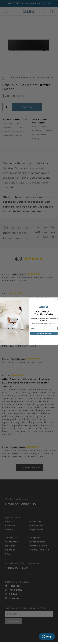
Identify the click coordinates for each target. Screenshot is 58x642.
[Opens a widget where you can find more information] (47, 637)
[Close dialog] (56, 299)
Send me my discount (43, 333)
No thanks (43, 337)
